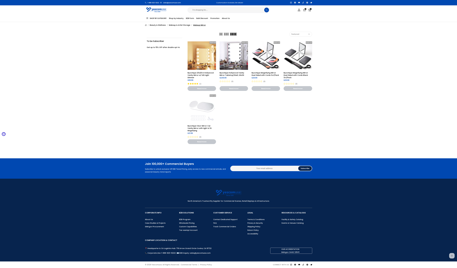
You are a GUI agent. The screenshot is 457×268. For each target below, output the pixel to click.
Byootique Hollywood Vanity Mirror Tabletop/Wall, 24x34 (232, 74)
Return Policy (253, 230)
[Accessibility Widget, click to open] (4, 134)
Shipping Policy (253, 226)
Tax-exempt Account (188, 230)
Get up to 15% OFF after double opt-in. (163, 47)
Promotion (214, 18)
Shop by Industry (176, 18)
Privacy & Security (255, 223)
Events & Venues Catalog (293, 223)
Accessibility (252, 234)
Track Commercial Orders (224, 226)
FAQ (215, 223)
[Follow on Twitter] (311, 2)
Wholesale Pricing (186, 223)
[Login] (299, 10)
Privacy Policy (206, 264)
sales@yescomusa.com (172, 3)
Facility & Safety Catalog (292, 219)
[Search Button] (266, 10)
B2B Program (184, 219)
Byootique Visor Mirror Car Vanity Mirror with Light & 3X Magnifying (200, 128)
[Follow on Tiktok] (303, 2)
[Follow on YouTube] (299, 2)
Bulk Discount (202, 18)
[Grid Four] (233, 34)
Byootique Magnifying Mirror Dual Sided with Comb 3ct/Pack (265, 74)
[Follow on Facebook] (295, 2)
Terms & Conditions (256, 219)
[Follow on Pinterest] (307, 2)
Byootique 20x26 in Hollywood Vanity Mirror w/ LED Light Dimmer (201, 75)
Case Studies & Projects (155, 223)
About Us (226, 18)
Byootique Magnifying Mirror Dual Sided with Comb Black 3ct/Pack (296, 75)
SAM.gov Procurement (154, 226)
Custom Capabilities (188, 226)
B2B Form (190, 18)
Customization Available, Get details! (228, 3)
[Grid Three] (226, 34)
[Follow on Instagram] (291, 2)
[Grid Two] (221, 34)
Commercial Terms (189, 264)
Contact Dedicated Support (225, 219)
